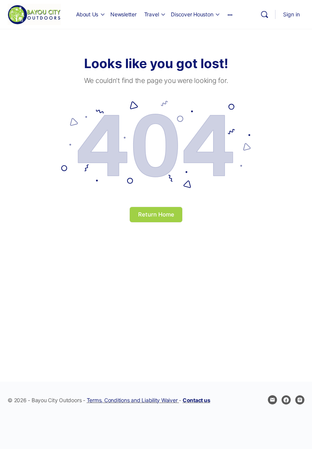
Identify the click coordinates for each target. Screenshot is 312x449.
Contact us (196, 400)
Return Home (156, 214)
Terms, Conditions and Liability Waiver (132, 400)
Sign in (291, 14)
